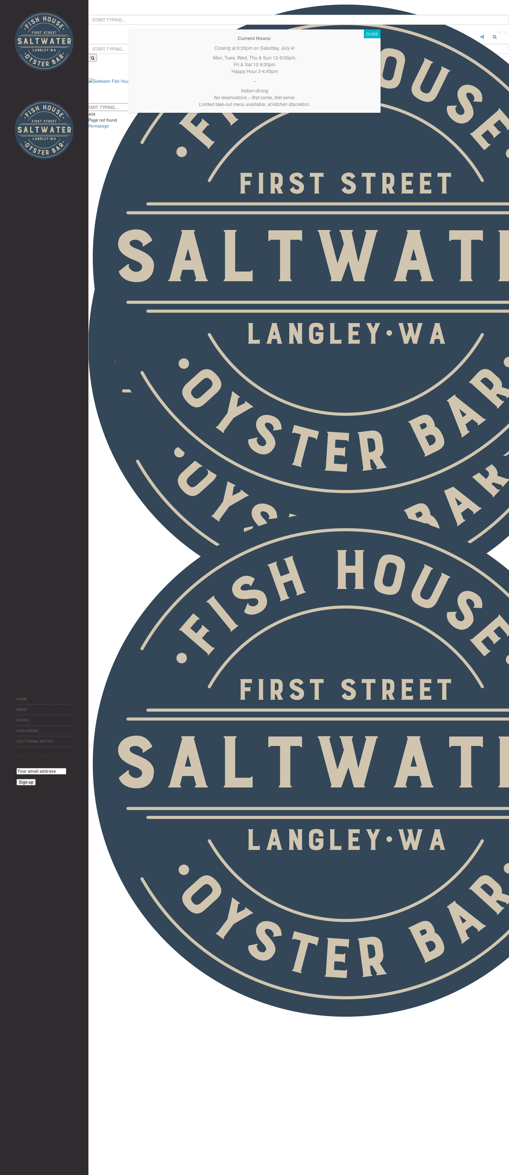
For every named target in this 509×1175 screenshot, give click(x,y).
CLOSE (372, 33)
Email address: (31, 765)
